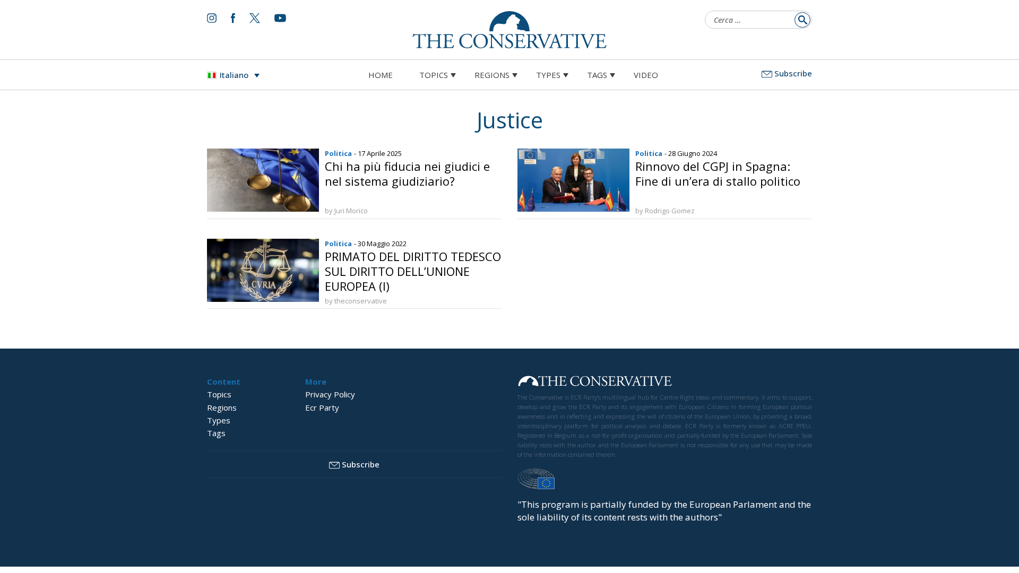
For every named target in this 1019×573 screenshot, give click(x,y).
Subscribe (793, 73)
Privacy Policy (330, 394)
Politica (338, 153)
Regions (492, 75)
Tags (597, 75)
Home (380, 75)
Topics (433, 75)
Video (646, 75)
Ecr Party (322, 407)
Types (548, 75)
